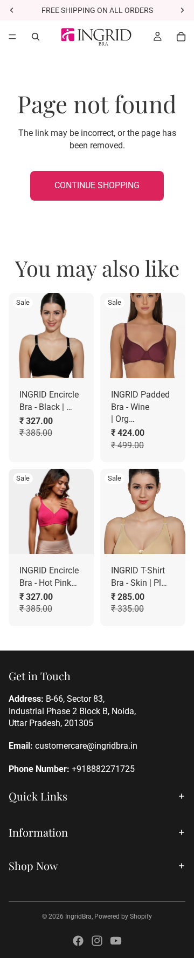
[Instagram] (97, 940)
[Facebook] (78, 940)
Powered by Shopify (123, 916)
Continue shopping (97, 185)
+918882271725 (103, 769)
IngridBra (78, 916)
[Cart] (181, 37)
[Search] (35, 37)
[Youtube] (115, 940)
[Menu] (12, 36)
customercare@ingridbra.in (86, 746)
